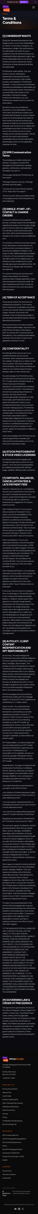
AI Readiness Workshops (10, 1107)
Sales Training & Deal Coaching (12, 1103)
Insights (5, 1160)
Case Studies (6, 1096)
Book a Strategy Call (9, 1124)
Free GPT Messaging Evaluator (12, 1149)
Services (5, 1114)
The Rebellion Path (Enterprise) (12, 1121)
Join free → (24, 2)
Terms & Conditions (9, 1174)
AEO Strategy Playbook (10, 1135)
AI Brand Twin (6, 1092)
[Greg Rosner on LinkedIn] (19, 1209)
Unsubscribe (6, 1178)
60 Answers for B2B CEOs (11, 1153)
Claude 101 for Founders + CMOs (13, 1156)
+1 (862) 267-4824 (8, 1078)
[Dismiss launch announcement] (35, 2)
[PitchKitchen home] (6, 7)
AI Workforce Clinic (8, 1110)
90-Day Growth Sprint (10, 1089)
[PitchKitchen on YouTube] (15, 1209)
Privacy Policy (7, 1171)
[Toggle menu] (34, 7)
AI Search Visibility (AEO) (10, 1099)
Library (4, 1146)
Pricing (4, 1117)
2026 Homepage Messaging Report (14, 1139)
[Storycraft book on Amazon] (23, 1209)
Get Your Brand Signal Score (11, 1142)
